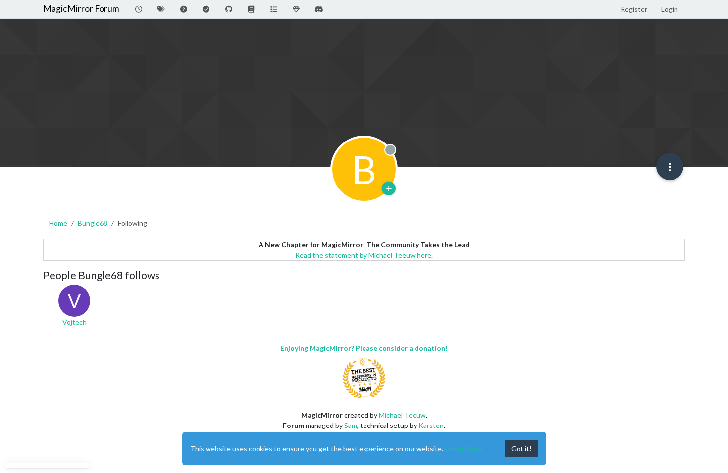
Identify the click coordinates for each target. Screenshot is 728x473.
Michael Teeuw (402, 415)
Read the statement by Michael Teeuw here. (364, 255)
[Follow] (389, 188)
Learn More (463, 448)
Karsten (431, 425)
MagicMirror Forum (81, 8)
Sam (350, 425)
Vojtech (74, 322)
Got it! (521, 448)
